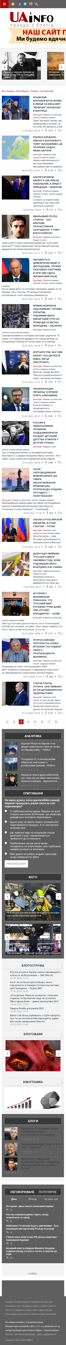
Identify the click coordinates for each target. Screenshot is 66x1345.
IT (13, 1310)
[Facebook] (18, 5)
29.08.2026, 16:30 (19, 1004)
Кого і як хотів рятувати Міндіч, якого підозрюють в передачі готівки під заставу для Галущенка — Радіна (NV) (34, 985)
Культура (26, 1306)
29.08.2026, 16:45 (19, 991)
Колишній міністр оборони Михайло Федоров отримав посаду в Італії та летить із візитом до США (31, 1251)
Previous (3, 67)
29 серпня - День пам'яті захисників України (29, 1206)
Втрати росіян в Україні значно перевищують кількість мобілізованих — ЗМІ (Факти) (35, 974)
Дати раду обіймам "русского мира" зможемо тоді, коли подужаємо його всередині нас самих (47, 560)
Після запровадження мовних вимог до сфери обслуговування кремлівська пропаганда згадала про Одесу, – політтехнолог (47, 483)
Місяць (32, 1199)
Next (62, 67)
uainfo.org (39, 1326)
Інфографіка (33, 1082)
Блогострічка (33, 965)
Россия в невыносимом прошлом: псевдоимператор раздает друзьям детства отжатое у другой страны (45, 432)
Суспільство (46, 1302)
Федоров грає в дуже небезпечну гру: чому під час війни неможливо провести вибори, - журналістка (40, 777)
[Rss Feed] (13, 5)
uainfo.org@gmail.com (46, 1334)
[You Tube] (30, 5)
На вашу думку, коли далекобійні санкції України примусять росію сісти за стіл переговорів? (32, 803)
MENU (4, 4)
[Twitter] (24, 5)
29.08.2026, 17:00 (19, 978)
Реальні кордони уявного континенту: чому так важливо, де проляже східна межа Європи (48, 144)
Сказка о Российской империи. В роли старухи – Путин (47, 523)
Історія (43, 1306)
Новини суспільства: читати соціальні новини (33, 500)
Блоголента (24, 1314)
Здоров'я (19, 1310)
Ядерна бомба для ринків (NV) (27, 1008)
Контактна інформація (25, 1334)
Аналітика (33, 736)
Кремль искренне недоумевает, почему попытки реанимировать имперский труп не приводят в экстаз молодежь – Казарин (47, 315)
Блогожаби (33, 1034)
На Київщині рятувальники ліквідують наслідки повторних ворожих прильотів (32, 914)
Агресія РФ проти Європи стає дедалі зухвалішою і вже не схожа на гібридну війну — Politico (40, 746)
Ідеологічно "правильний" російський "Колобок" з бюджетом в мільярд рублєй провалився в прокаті (40, 1163)
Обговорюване (22, 1192)
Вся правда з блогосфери (15, 91)
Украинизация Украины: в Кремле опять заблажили (45, 392)
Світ (19, 1306)
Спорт (28, 1310)
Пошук (34, 91)
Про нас (9, 1334)
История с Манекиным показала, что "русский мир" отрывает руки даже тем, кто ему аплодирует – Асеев (47, 603)
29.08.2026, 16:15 (19, 1011)
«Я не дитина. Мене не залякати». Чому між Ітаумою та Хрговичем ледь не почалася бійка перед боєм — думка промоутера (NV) (34, 998)
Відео (41, 1310)
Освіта (51, 1306)
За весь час (51, 1199)
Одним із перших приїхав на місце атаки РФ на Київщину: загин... (18, 75)
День (14, 1199)
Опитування (33, 793)
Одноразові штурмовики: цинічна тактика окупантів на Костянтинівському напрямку (40, 1131)
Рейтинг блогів (37, 1314)
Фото (33, 877)
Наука (35, 1306)
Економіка (10, 1306)
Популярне (47, 1192)
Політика (35, 1302)
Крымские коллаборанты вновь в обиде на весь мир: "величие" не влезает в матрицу (47, 104)
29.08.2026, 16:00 (19, 1024)
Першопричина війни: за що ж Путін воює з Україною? (41, 1146)
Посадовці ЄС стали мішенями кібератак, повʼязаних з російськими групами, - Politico (38, 762)
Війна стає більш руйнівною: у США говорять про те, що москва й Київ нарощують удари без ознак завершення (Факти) (35, 1018)
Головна (9, 1302)
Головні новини (22, 1302)
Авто (8, 1310)
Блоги (33, 1121)
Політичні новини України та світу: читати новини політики (47, 194)
